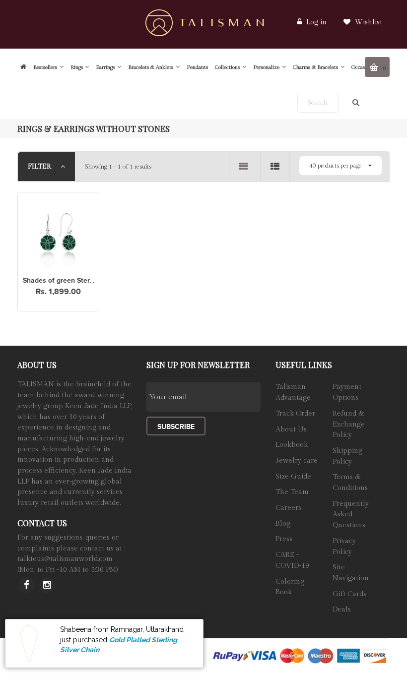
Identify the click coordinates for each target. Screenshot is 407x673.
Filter (40, 167)
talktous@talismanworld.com (65, 559)
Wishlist (367, 22)
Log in (316, 22)
